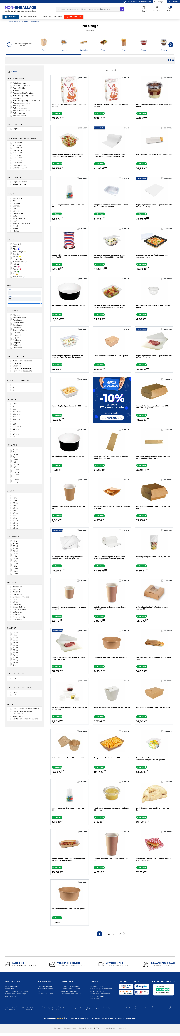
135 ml (15, 564)
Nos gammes (13, 311)
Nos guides (173, 2)
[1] (57, 1018)
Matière (10, 194)
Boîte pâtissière (19, 116)
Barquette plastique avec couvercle (23, 97)
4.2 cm (15, 638)
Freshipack (17, 328)
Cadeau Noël (18, 323)
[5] (64, 1018)
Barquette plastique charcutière (26, 101)
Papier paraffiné (19, 184)
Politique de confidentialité (100, 994)
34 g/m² (16, 434)
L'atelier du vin (19, 612)
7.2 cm (15, 520)
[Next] (124, 933)
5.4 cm (15, 653)
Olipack (16, 338)
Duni (15, 599)
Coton (15, 216)
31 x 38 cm (17, 150)
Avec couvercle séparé (22, 361)
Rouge (16, 269)
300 (14, 424)
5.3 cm (15, 650)
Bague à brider (19, 88)
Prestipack (17, 348)
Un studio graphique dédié (162, 966)
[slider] (8, 303)
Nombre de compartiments (20, 380)
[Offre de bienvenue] (112, 400)
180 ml (16, 561)
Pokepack (17, 345)
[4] (63, 1018)
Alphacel (16, 315)
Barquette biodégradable (23, 93)
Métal (15, 226)
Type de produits (15, 124)
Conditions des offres (45, 994)
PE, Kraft (16, 231)
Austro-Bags (18, 592)
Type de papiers (14, 177)
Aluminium (17, 198)
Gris (14, 254)
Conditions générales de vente (101, 989)
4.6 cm (15, 645)
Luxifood (16, 333)
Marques (11, 582)
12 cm (15, 482)
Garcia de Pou (19, 607)
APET (15, 201)
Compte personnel (44, 991)
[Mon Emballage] (20, 9)
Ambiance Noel (19, 318)
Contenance (13, 537)
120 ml (15, 556)
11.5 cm (16, 477)
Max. (10, 296)
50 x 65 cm (17, 158)
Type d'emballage (15, 79)
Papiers (16, 129)
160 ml (15, 574)
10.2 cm (16, 462)
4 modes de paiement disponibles (71, 966)
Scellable (17, 363)
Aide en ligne (159, 2)
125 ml (15, 559)
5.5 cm (15, 508)
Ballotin (16, 91)
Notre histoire (10, 989)
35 (14, 436)
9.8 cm (16, 457)
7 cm (15, 515)
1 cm (15, 498)
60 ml (15, 549)
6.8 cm (15, 663)
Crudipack (17, 325)
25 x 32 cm (17, 143)
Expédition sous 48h (45, 986)
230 (14, 406)
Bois (14, 208)
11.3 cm (16, 472)
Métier (10, 704)
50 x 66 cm (17, 160)
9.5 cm (15, 455)
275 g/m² (16, 419)
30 (14, 421)
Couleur (11, 240)
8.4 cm (16, 450)
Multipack (17, 335)
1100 (15, 404)
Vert (15, 272)
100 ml (16, 554)
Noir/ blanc (17, 277)
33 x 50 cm (17, 155)
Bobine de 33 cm (20, 165)
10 (119, 934)
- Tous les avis (90, 1018)
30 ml (15, 544)
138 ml (15, 566)
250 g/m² (17, 411)
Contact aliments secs (18, 674)
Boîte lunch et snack (21, 111)
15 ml (15, 541)
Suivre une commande (69, 991)
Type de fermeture (16, 356)
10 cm (15, 460)
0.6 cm (15, 633)
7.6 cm (15, 525)
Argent (16, 244)
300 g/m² (17, 426)
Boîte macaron (19, 113)
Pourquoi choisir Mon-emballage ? (17, 991)
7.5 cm (15, 523)
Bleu (15, 249)
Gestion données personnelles (65, 1028)
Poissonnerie (18, 716)
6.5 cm (15, 660)
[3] (61, 1018)
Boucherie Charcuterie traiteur (26, 709)
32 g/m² (16, 429)
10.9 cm (16, 467)
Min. (9, 290)
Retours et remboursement (71, 994)
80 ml (15, 551)
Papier (15, 228)
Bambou (16, 206)
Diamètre (11, 628)
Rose (15, 267)
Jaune (15, 257)
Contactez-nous (145, 2)
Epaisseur (11, 399)
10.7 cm (16, 465)
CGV (97, 1028)
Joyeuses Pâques (20, 330)
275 (14, 416)
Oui (14, 678)
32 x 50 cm (17, 153)
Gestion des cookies (86, 1028)
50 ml (15, 546)
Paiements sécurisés (45, 989)
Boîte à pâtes (18, 106)
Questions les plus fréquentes (71, 986)
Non (15, 692)
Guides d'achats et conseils (70, 989)
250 (14, 409)
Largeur (11, 491)
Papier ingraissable (20, 182)
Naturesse (17, 619)
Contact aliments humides (20, 688)
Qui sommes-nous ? (12, 986)
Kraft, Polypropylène (21, 223)
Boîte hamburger (20, 108)
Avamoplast (18, 594)
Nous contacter (10, 996)
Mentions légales (96, 986)
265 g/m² (16, 414)
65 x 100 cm (18, 163)
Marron (16, 259)
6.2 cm (15, 658)
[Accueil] (6, 21)
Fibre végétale (19, 218)
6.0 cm (15, 655)
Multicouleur (18, 262)
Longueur (12, 445)
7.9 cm (15, 528)
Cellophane (18, 213)
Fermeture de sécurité (22, 371)
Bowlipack (17, 320)
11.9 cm (16, 480)
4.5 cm (15, 503)
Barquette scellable (21, 103)
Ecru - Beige (18, 252)
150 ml (15, 571)
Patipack (16, 343)
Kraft (15, 221)
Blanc (15, 247)
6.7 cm (15, 513)
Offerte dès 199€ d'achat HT (117, 966)
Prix (9, 285)
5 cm (15, 505)
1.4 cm (15, 635)
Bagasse (16, 203)
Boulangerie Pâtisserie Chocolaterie (22, 712)
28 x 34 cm (17, 148)
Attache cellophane (21, 86)
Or (14, 274)
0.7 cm (16, 495)
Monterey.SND (19, 617)
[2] (59, 1018)
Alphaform (17, 587)
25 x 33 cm (17, 145)
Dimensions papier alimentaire (22, 138)
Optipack (17, 340)
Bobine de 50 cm (20, 168)
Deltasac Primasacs (21, 597)
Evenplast (17, 604)
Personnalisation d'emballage (15, 994)
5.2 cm (15, 648)
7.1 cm (15, 518)
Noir (14, 264)
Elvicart (16, 602)
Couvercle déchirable (22, 368)
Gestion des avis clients (98, 991)
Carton (16, 211)
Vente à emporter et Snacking (25, 719)
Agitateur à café (19, 83)
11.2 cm (16, 470)
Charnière (17, 366)
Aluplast (16, 589)
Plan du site (94, 999)
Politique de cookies (97, 996)
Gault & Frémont (20, 609)
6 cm (15, 510)
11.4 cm (16, 475)
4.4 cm (15, 640)
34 (14, 431)
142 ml (15, 569)
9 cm (15, 452)
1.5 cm (15, 500)
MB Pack (16, 614)
